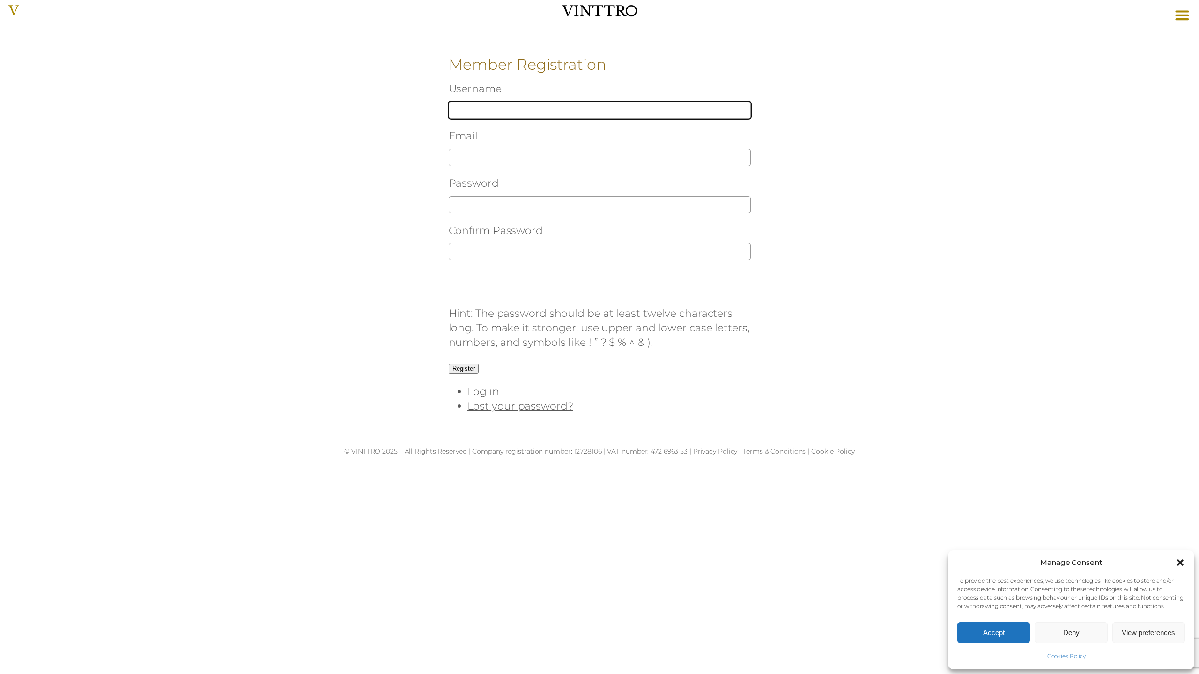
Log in (483, 391)
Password (474, 183)
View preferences (1148, 633)
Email (463, 136)
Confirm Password (496, 230)
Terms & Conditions (774, 451)
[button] (1180, 562)
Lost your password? (520, 406)
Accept (994, 633)
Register (463, 368)
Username (475, 88)
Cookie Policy (833, 451)
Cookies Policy (1066, 655)
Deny (1071, 633)
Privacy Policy (715, 451)
